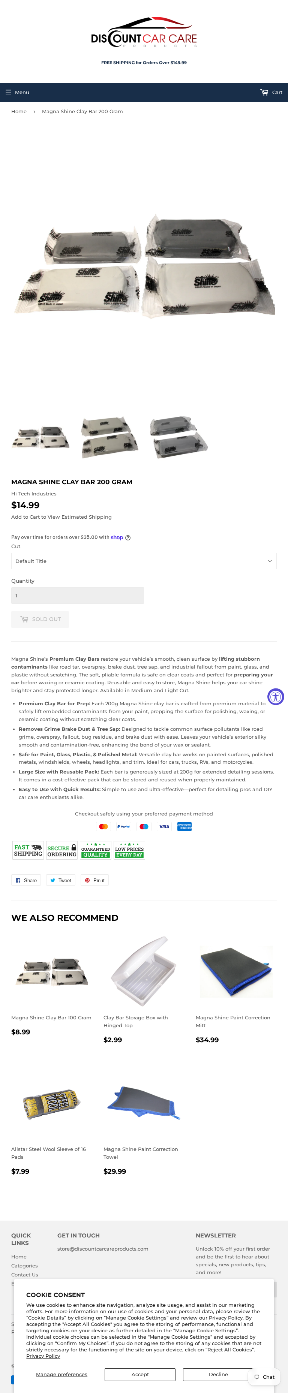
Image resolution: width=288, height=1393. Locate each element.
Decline (218, 1374)
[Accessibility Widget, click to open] (275, 696)
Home (19, 111)
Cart (276, 92)
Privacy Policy (43, 1356)
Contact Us (24, 1275)
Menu (22, 92)
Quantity (22, 581)
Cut (16, 546)
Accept (140, 1374)
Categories (24, 1266)
